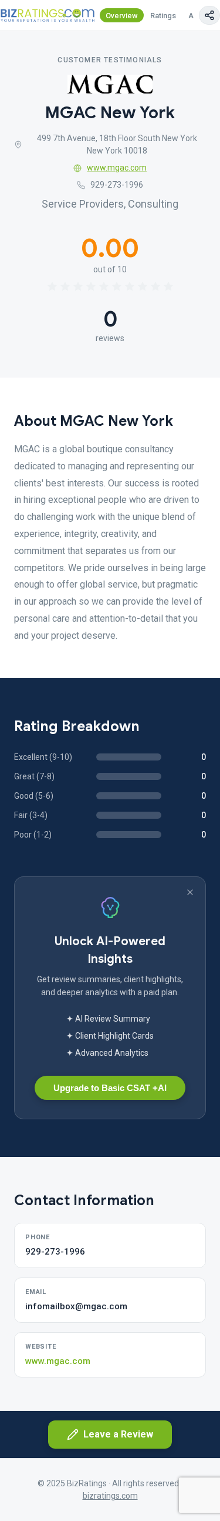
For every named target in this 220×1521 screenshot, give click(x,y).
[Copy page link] (209, 15)
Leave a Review (118, 1434)
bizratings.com (110, 1495)
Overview (122, 15)
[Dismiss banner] (190, 892)
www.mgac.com (117, 167)
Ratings (163, 15)
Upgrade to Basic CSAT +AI (110, 1088)
